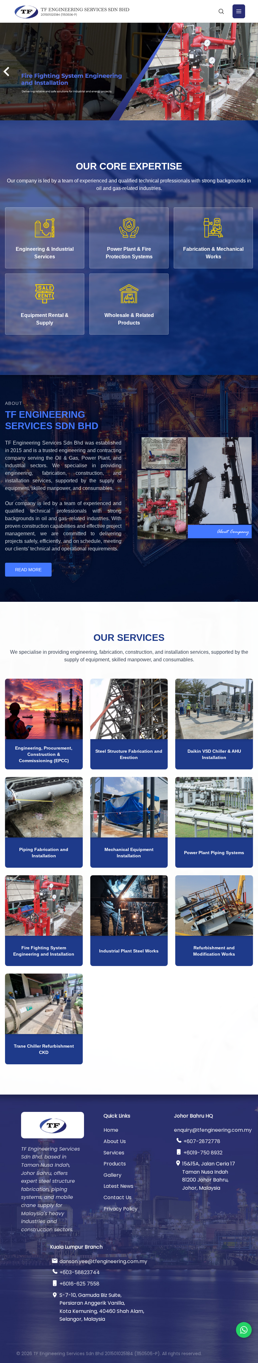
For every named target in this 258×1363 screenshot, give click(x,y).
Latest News (118, 1186)
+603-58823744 (79, 1272)
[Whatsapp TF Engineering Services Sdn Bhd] (244, 1330)
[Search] (221, 11)
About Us (115, 1141)
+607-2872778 (201, 1141)
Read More (28, 569)
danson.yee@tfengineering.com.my (103, 1261)
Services (114, 1152)
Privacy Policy (120, 1208)
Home (111, 1130)
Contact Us (118, 1197)
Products (115, 1163)
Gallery (112, 1175)
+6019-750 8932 (202, 1152)
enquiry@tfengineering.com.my (213, 1130)
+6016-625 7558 (79, 1283)
